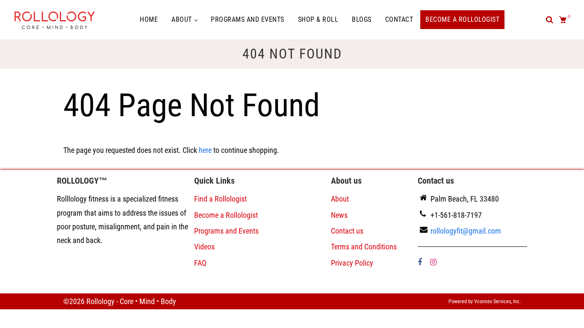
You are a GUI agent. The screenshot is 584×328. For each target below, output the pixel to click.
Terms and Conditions (364, 246)
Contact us (347, 230)
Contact (399, 19)
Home (149, 19)
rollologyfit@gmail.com (466, 230)
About (182, 19)
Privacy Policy (352, 262)
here (205, 150)
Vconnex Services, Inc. (497, 302)
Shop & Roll (318, 19)
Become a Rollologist (462, 19)
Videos (204, 246)
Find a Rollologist (220, 198)
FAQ (200, 262)
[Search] (549, 19)
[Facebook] (421, 262)
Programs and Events (247, 19)
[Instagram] (434, 262)
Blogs (362, 19)
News (339, 215)
